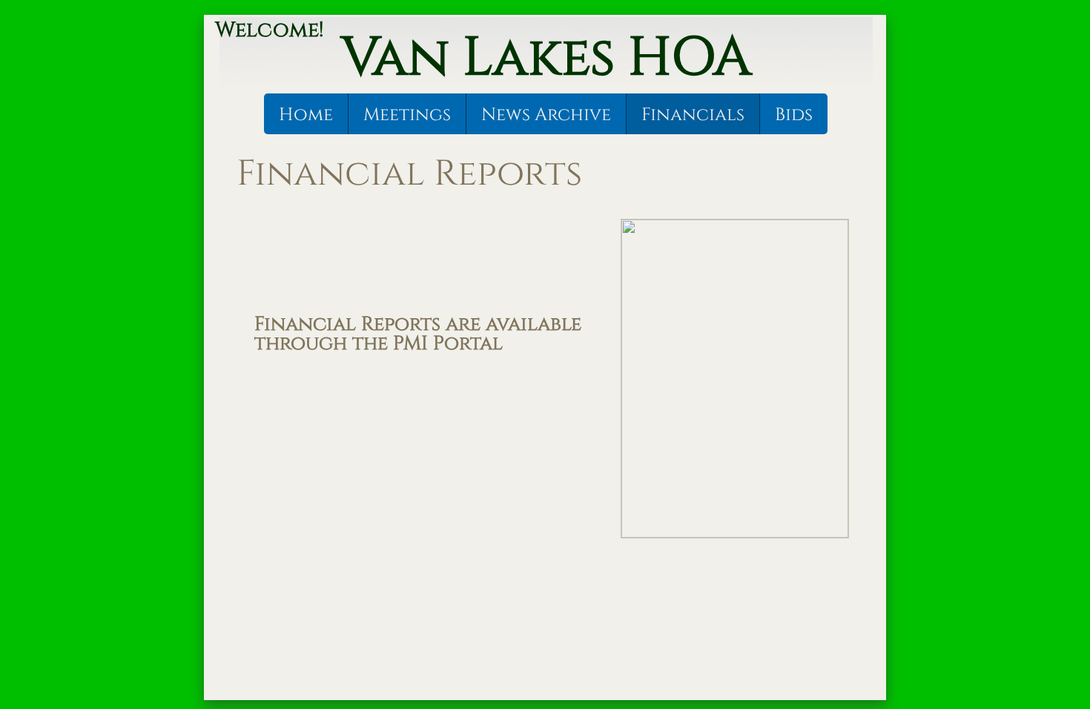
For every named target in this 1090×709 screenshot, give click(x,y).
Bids (794, 115)
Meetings (407, 115)
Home (306, 115)
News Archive (546, 115)
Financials (692, 115)
